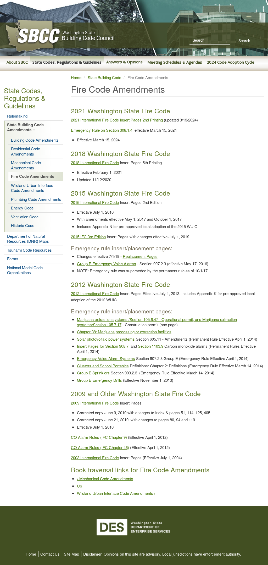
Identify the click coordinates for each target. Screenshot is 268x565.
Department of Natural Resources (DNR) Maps (28, 239)
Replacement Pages (140, 256)
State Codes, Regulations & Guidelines (67, 62)
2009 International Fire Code (95, 403)
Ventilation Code (24, 216)
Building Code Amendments (35, 140)
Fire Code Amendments (32, 176)
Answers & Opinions (124, 61)
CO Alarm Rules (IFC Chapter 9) (99, 437)
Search (243, 40)
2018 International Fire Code (95, 162)
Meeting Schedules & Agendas (174, 62)
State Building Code (104, 77)
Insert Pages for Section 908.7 (103, 346)
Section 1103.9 (150, 346)
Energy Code (22, 208)
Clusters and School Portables (103, 365)
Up (79, 486)
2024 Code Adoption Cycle (230, 62)
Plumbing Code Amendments (36, 199)
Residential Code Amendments (25, 151)
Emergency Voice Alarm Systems (106, 358)
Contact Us (50, 554)
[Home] (83, 36)
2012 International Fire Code (95, 293)
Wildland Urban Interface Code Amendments (116, 493)
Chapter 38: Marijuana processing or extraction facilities (124, 331)
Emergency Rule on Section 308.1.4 (101, 130)
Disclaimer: (93, 554)
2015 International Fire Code (95, 202)
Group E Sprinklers (93, 372)
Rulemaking (17, 116)
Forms (12, 258)
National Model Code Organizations (25, 270)
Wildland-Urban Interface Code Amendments (32, 188)
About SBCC (17, 62)
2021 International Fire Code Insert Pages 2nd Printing (117, 120)
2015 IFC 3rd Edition (88, 236)
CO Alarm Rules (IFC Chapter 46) (100, 447)
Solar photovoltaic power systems (106, 339)
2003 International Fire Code (95, 457)
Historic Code (22, 225)
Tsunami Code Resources (29, 250)
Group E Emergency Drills (99, 380)
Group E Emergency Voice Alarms (106, 263)
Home (76, 77)
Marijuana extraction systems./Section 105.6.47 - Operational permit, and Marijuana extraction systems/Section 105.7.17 (157, 322)
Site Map (71, 554)
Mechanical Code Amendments (26, 165)
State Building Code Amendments (25, 127)
